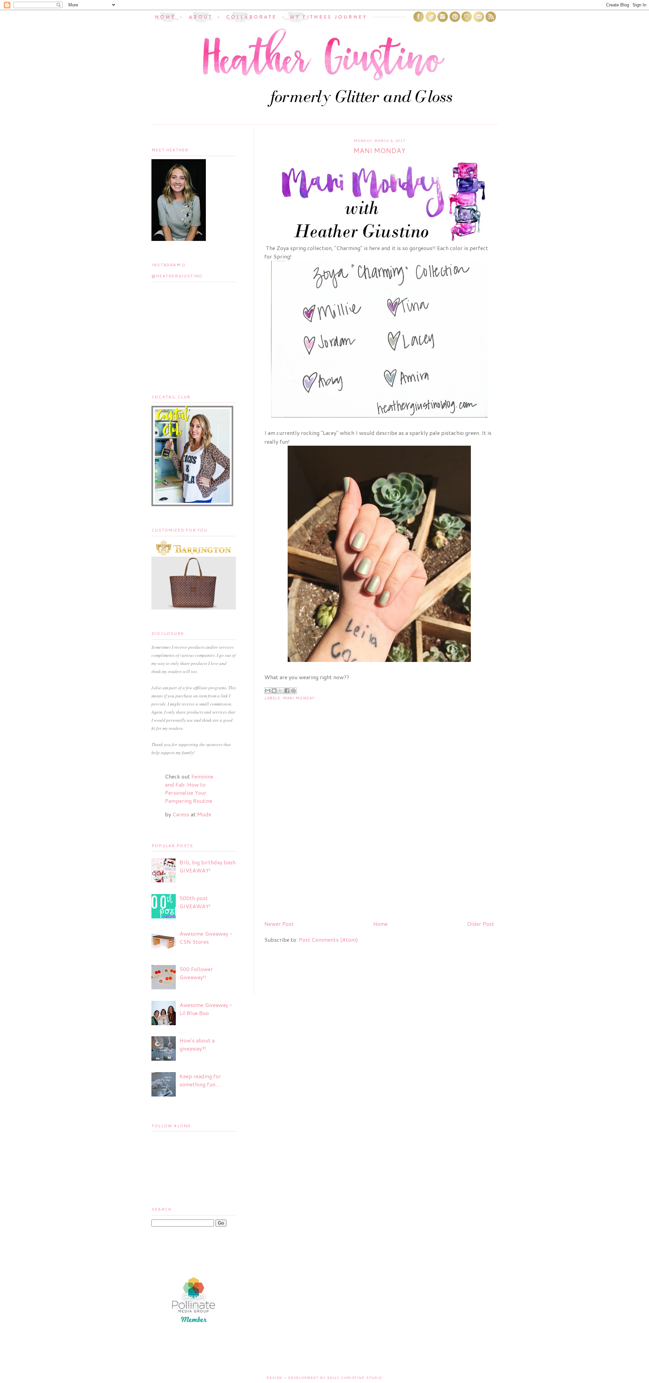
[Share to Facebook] (287, 690)
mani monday (299, 698)
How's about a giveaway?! (197, 1044)
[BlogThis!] (274, 690)
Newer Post (279, 924)
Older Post (480, 924)
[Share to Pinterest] (293, 690)
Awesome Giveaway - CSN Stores (206, 937)
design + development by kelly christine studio (324, 1378)
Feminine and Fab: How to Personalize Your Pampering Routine (189, 788)
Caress (180, 814)
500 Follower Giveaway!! (196, 973)
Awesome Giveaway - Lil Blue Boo (206, 1009)
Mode (204, 814)
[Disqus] (379, 828)
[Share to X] (280, 690)
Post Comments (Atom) (328, 939)
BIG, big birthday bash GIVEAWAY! (207, 866)
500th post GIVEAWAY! (195, 902)
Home (380, 924)
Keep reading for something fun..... (200, 1080)
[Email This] (267, 690)
